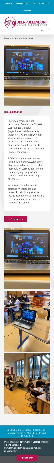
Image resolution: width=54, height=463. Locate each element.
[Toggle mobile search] (42, 29)
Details (44, 441)
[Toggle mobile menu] (48, 29)
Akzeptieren (27, 457)
